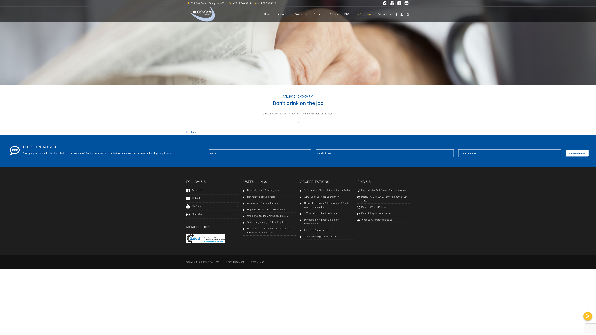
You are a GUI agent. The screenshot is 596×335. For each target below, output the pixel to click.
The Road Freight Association (320, 236)
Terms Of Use (257, 262)
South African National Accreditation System (327, 190)
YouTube (197, 206)
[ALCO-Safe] (202, 14)
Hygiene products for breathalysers (266, 209)
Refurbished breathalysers (261, 197)
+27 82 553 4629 (266, 3)
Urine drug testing (257, 216)
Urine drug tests (278, 216)
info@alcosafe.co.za (379, 213)
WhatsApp (197, 214)
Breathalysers (272, 190)
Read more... (193, 132)
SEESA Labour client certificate (320, 213)
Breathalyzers (254, 190)
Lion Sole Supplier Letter (317, 230)
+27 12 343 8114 (241, 3)
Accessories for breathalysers (263, 203)
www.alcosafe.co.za (381, 220)
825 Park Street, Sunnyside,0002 (208, 3)
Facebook (197, 190)
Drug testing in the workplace (263, 228)
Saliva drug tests (278, 222)
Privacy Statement (234, 262)
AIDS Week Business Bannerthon (321, 197)
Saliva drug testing (257, 222)
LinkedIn (196, 198)
